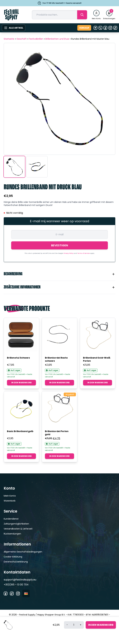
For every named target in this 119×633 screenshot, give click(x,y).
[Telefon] (100, 28)
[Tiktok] (115, 28)
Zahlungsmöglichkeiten (16, 523)
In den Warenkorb (21, 382)
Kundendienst (11, 518)
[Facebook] (105, 28)
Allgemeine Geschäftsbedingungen (23, 551)
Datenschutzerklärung (16, 561)
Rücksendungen (12, 533)
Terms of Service (83, 253)
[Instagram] (110, 28)
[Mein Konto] (96, 13)
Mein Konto (10, 495)
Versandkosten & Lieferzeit (18, 528)
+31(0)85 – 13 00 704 (16, 584)
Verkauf (84, 27)
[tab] (59, 274)
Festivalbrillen (36, 38)
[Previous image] (10, 99)
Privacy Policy (69, 253)
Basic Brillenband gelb (20, 431)
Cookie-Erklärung (13, 556)
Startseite (9, 38)
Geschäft (21, 38)
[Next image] (109, 99)
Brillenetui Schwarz (18, 357)
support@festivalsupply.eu (20, 579)
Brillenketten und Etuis (57, 38)
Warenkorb (9, 500)
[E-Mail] (95, 28)
